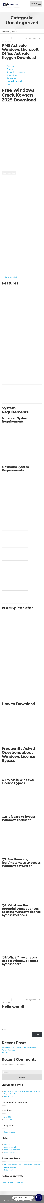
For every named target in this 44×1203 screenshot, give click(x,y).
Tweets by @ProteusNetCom (12, 1182)
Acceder (7, 1144)
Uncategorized (30, 38)
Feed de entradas (10, 1147)
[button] (38, 1197)
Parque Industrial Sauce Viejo (22, 1197)
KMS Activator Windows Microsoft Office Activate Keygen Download (20, 51)
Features (10, 69)
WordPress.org (9, 1152)
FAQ (8, 84)
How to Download (14, 81)
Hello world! (13, 1007)
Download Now (9, 173)
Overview (10, 66)
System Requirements (16, 72)
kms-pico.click (11, 277)
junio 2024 (7, 1117)
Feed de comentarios (12, 1150)
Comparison (12, 78)
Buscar (4, 1030)
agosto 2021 (8, 1119)
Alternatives (12, 75)
